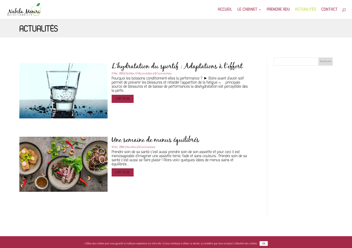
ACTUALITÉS (305, 10)
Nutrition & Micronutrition (139, 73)
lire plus (123, 98)
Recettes (131, 147)
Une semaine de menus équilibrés (155, 140)
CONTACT (329, 10)
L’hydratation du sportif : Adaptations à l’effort (177, 66)
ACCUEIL (225, 10)
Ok (263, 243)
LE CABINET (247, 10)
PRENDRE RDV (278, 10)
